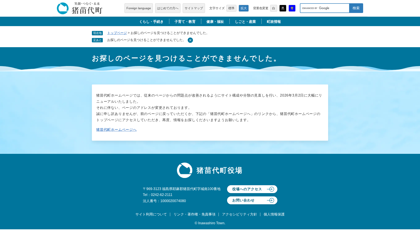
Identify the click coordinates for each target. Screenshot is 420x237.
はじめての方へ (167, 8)
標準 (231, 8)
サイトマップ (194, 8)
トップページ (117, 33)
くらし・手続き (151, 21)
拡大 (244, 8)
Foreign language (138, 8)
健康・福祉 (215, 21)
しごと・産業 (245, 21)
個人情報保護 (274, 214)
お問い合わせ (243, 200)
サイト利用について (151, 214)
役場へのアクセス (247, 189)
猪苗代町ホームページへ (116, 129)
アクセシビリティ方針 (239, 214)
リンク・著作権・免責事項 (194, 214)
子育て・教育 (185, 21)
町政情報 (274, 21)
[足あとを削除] (190, 40)
